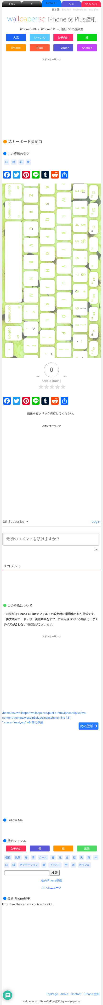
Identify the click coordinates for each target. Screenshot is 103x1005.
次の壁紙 (87, 726)
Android (87, 48)
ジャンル (40, 37)
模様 (8, 857)
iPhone (16, 48)
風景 (87, 848)
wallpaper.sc (73, 1001)
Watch (64, 48)
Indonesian (79, 9)
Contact (76, 994)
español (93, 9)
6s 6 (71, 4)
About (64, 994)
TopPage (52, 994)
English (66, 9)
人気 (16, 37)
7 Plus (12, 4)
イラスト (55, 864)
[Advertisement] (51, 94)
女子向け (63, 37)
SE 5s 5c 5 (91, 4)
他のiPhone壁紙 (51, 880)
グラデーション (29, 864)
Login (95, 521)
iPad (40, 48)
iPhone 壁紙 (92, 994)
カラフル (84, 864)
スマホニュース (51, 887)
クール (43, 857)
